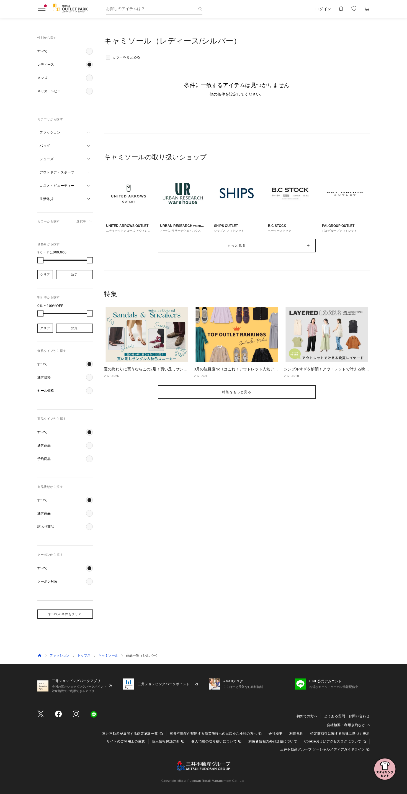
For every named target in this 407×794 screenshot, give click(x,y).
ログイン (323, 9)
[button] (65, 51)
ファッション (59, 655)
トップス (84, 655)
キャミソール (108, 655)
